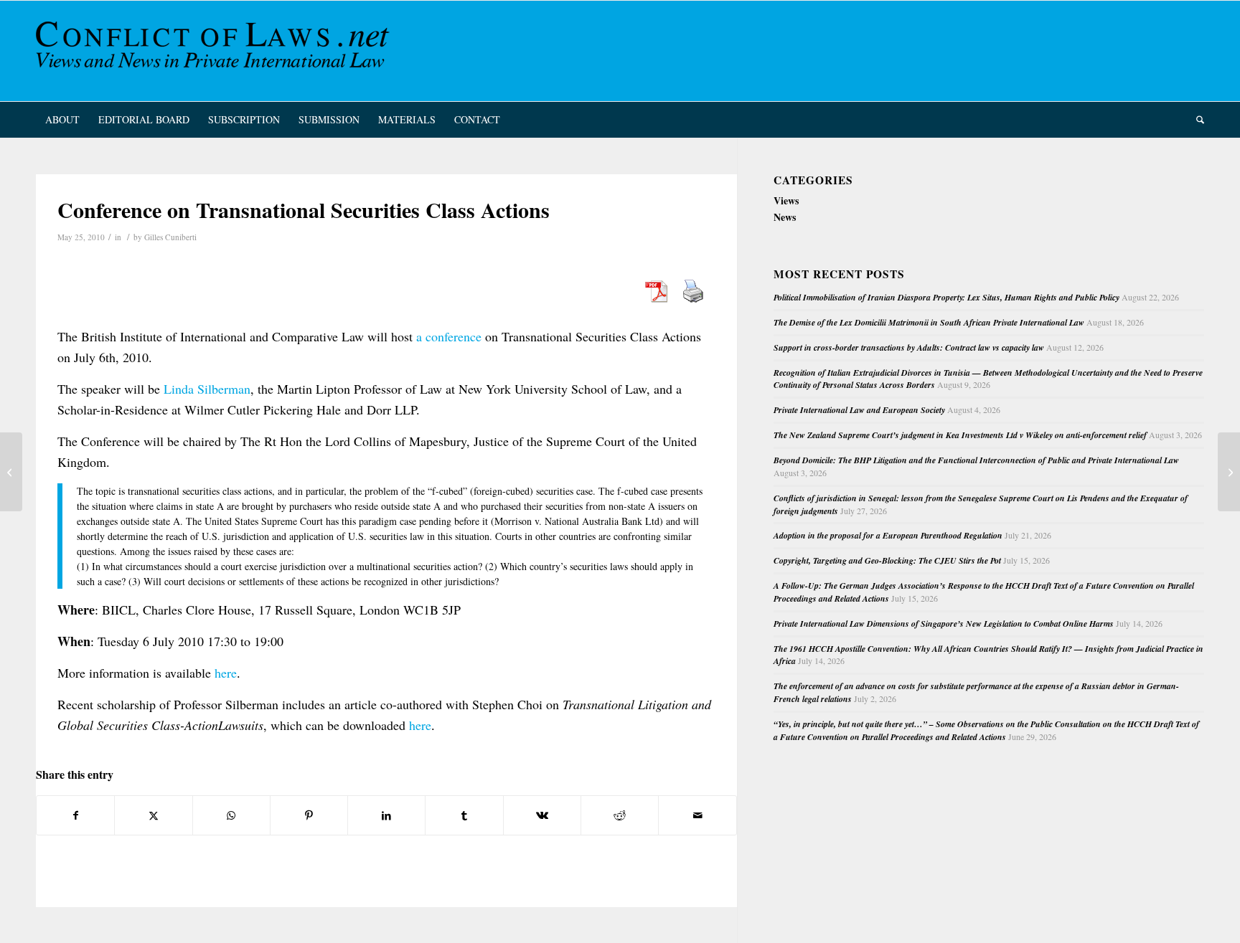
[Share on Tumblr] (464, 815)
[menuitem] (62, 120)
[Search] (1195, 120)
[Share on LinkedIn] (386, 815)
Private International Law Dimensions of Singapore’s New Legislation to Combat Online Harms (944, 623)
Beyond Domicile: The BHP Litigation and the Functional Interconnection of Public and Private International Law (976, 460)
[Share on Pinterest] (309, 815)
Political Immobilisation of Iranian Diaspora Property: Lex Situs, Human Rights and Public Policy (946, 297)
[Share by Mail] (697, 815)
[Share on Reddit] (619, 815)
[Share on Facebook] (75, 815)
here (226, 672)
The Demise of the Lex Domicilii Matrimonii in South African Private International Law (929, 322)
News (785, 216)
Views (786, 200)
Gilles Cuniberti (170, 237)
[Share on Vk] (542, 815)
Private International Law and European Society (859, 410)
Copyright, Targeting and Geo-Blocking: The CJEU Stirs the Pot (887, 560)
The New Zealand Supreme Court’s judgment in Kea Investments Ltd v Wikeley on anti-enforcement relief (960, 435)
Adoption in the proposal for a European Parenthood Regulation (888, 535)
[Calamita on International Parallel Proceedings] (11, 471)
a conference (449, 336)
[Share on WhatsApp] (231, 815)
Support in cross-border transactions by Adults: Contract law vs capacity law (909, 347)
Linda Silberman (207, 388)
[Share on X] (153, 815)
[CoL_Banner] (215, 51)
